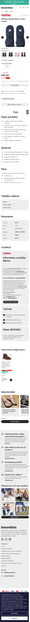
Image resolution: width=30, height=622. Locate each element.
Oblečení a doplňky (20, 231)
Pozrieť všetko (15, 421)
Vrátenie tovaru (9, 480)
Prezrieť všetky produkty (10, 302)
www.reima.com (12, 298)
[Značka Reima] (6, 15)
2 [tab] (11, 48)
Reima (16, 222)
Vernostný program (6, 548)
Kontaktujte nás (9, 470)
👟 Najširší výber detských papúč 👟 (18, 3)
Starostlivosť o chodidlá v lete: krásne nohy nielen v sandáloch (9, 411)
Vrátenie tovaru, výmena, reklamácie (11, 551)
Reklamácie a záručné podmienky (11, 553)
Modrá (16, 235)
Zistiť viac (7, 443)
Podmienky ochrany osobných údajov (11, 563)
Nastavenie (14, 613)
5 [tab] (22, 418)
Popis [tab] (15, 112)
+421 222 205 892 (9, 576)
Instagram (16, 517)
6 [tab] (26, 418)
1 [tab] (4, 48)
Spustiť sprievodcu (10, 458)
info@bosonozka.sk (9, 572)
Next (27, 37)
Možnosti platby (5, 556)
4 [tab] (25, 48)
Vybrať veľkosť (15, 85)
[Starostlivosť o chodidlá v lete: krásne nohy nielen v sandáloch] (10, 401)
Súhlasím (14, 618)
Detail (11, 380)
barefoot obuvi (20, 271)
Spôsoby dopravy (6, 558)
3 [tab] (18, 48)
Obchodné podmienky (7, 561)
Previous (2, 37)
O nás (3, 546)
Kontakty (3, 565)
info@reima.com (11, 296)
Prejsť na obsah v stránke (14, 104)
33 (2, 377)
